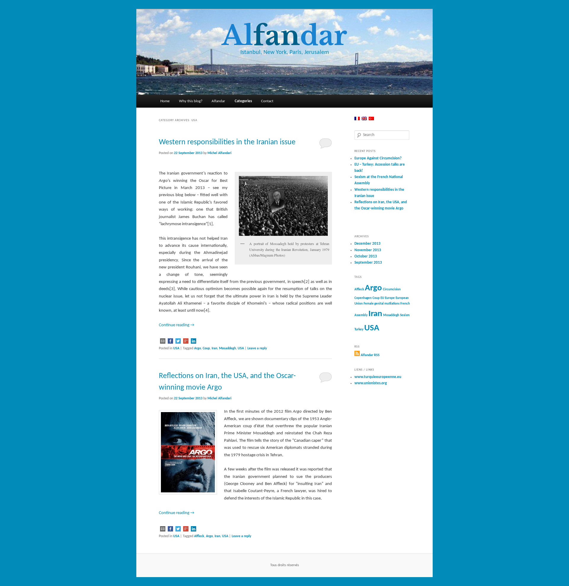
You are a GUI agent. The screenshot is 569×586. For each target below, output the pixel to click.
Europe (390, 298)
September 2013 (368, 263)
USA (176, 348)
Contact (267, 101)
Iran (214, 348)
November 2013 (367, 250)
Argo (197, 348)
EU (382, 298)
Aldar (284, 35)
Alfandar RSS (370, 355)
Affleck (199, 536)
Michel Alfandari (219, 153)
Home (165, 101)
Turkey (358, 329)
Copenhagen (363, 298)
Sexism (405, 315)
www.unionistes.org (370, 383)
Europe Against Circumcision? (378, 158)
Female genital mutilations (381, 303)
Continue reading (176, 325)
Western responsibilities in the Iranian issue (227, 142)
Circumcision (392, 289)
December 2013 (367, 244)
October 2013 (365, 256)
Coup (206, 348)
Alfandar (218, 101)
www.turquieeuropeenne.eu (377, 377)
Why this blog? (190, 101)
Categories (243, 101)
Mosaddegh (227, 348)
